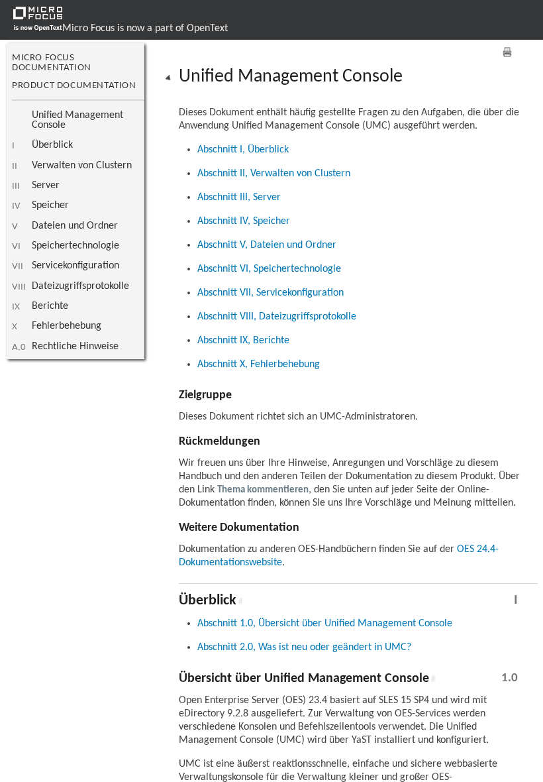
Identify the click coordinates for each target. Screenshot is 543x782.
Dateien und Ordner (75, 226)
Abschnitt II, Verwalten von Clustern (273, 173)
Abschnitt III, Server (239, 197)
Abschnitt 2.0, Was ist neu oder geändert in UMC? (304, 647)
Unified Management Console (77, 120)
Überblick (52, 145)
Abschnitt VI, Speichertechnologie (269, 269)
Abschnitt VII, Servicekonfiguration (270, 293)
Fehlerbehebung (66, 326)
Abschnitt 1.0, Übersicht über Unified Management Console (324, 623)
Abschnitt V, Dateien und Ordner (266, 245)
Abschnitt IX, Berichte (243, 340)
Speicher (50, 205)
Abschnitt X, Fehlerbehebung (258, 364)
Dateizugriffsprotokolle (80, 286)
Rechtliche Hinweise (75, 346)
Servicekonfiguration (75, 265)
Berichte (50, 306)
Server (46, 185)
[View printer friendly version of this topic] (507, 52)
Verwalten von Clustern (82, 165)
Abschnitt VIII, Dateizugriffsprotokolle (276, 316)
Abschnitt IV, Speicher (243, 221)
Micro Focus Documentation (51, 63)
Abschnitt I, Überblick (243, 149)
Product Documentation (74, 86)
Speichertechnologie (75, 246)
